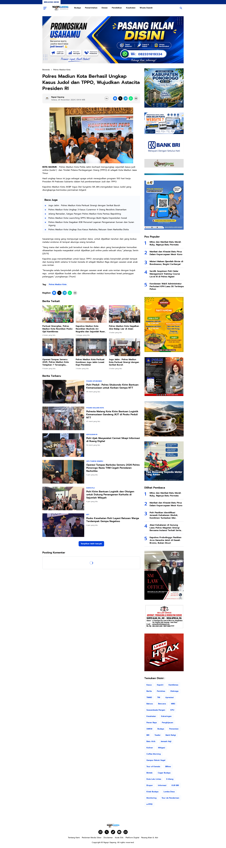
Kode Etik (119, 837)
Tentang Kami (74, 837)
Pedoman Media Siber (91, 837)
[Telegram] (125, 98)
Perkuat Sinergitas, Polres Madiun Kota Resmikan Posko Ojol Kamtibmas (57, 329)
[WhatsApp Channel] (125, 832)
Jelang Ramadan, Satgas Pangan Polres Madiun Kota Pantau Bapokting (84, 213)
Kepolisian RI (91, 434)
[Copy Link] (136, 98)
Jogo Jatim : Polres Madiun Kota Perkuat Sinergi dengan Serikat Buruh (84, 205)
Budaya (77, 7)
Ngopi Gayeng (109, 842)
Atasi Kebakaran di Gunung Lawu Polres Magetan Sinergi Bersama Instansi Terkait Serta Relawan (165, 528)
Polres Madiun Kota (57, 284)
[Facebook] (115, 98)
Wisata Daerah (146, 7)
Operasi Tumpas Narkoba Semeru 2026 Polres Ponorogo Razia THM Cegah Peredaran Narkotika (113, 468)
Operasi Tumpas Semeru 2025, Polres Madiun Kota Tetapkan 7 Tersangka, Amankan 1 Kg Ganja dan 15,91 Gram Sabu (55, 362)
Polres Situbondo (94, 381)
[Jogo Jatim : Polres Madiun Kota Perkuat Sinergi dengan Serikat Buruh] (124, 347)
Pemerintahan (91, 7)
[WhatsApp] (131, 98)
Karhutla (90, 488)
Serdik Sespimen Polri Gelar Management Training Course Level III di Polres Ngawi (165, 274)
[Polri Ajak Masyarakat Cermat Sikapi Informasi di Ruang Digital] (63, 445)
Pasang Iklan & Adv (149, 837)
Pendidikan (117, 7)
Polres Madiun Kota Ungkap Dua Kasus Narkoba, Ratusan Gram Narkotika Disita (88, 229)
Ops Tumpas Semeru (94, 461)
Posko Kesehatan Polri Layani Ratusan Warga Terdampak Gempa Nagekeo (112, 520)
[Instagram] (100, 832)
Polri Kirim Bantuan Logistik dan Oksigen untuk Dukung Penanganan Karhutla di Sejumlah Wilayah (110, 494)
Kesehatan (130, 7)
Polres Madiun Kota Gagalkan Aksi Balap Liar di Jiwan (124, 327)
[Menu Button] (45, 8)
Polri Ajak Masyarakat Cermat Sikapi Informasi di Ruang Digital (113, 440)
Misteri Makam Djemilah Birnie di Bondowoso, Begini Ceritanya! (166, 263)
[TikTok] (113, 832)
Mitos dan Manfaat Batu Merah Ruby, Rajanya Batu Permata (165, 243)
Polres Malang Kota (95, 408)
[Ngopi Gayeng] (60, 8)
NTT (87, 514)
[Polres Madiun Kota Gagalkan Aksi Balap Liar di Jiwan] (124, 314)
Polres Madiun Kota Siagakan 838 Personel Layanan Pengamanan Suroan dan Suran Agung (91, 224)
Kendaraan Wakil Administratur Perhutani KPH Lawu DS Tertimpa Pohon (167, 286)
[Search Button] (181, 8)
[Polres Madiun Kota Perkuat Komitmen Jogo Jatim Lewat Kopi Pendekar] (91, 347)
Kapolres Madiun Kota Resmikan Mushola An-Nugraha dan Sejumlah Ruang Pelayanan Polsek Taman (91, 329)
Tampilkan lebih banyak (91, 543)
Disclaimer (108, 837)
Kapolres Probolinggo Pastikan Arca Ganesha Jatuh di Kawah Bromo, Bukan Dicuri (165, 540)
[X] (120, 98)
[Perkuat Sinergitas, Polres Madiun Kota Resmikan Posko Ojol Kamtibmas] (58, 314)
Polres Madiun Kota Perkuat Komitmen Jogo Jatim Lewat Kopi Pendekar (90, 362)
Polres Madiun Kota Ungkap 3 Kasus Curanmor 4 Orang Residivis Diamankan (87, 209)
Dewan (105, 7)
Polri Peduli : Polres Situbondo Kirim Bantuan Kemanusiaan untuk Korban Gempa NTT (112, 386)
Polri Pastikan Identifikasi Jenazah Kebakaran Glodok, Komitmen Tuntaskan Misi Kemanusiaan (164, 515)
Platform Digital (132, 837)
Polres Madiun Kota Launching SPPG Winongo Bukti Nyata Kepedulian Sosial (87, 218)
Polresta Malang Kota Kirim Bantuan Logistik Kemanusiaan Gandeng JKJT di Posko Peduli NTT (112, 414)
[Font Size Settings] (106, 98)
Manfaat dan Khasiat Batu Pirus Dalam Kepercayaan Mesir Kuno (166, 253)
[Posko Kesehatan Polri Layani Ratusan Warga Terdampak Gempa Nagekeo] (63, 525)
